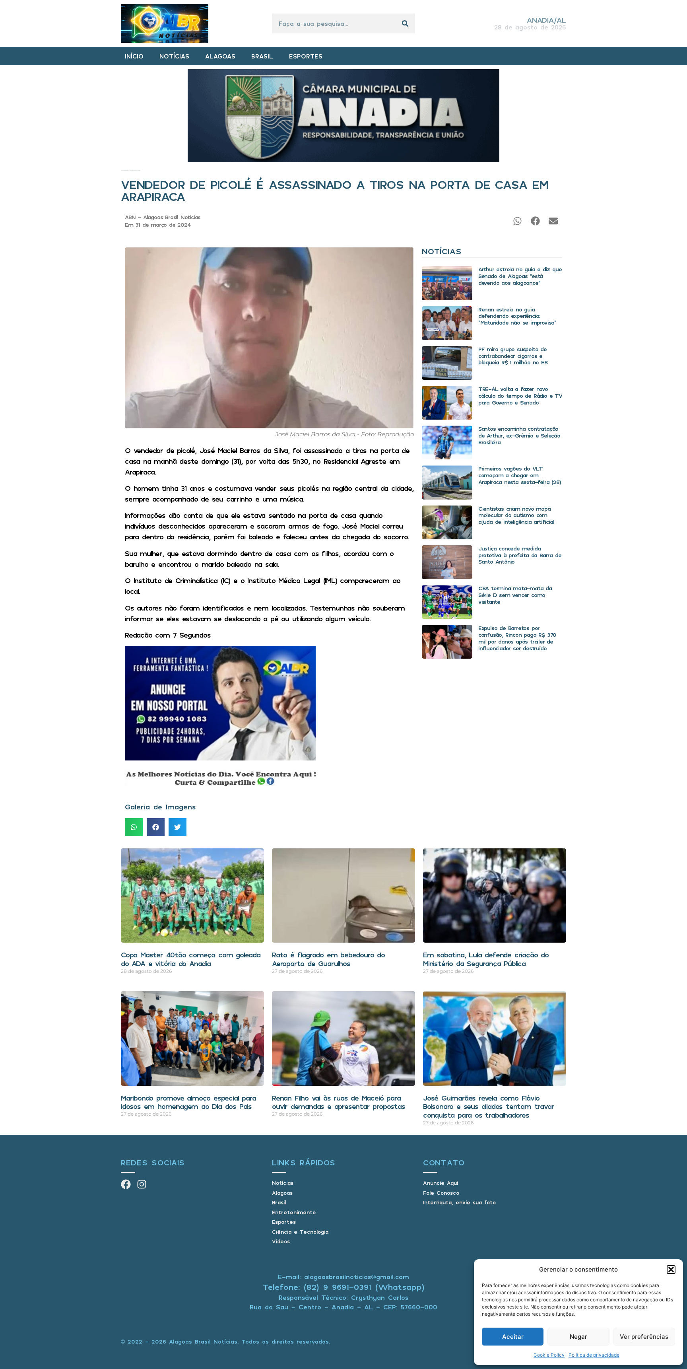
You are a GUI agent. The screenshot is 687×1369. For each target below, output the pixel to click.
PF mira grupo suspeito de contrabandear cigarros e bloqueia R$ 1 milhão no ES (512, 356)
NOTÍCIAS (174, 56)
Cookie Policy (549, 1355)
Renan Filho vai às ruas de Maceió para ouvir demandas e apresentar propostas (338, 1102)
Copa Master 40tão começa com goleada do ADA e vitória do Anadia (190, 959)
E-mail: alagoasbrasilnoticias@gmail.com (343, 1277)
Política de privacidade (594, 1355)
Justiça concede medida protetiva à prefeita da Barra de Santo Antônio (519, 555)
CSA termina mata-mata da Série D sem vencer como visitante (515, 595)
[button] (671, 1270)
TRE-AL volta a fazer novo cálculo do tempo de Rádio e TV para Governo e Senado (520, 395)
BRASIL (262, 56)
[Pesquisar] (405, 23)
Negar (578, 1336)
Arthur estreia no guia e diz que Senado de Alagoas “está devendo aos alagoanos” (520, 276)
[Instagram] (142, 1184)
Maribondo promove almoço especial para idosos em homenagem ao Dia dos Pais (188, 1102)
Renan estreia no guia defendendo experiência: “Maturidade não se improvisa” (517, 316)
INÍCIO (134, 56)
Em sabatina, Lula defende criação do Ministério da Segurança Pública (486, 959)
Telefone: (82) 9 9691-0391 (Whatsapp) (344, 1287)
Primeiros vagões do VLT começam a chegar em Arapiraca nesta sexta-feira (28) (519, 475)
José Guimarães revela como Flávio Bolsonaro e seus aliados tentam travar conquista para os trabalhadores (488, 1106)
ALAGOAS (220, 56)
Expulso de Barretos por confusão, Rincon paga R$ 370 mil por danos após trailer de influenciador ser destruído (517, 637)
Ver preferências (644, 1336)
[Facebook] (126, 1184)
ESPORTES (305, 56)
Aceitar (513, 1336)
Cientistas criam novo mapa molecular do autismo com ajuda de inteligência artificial (516, 515)
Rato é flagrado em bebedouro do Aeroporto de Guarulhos (328, 959)
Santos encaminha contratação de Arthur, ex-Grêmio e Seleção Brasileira (519, 435)
